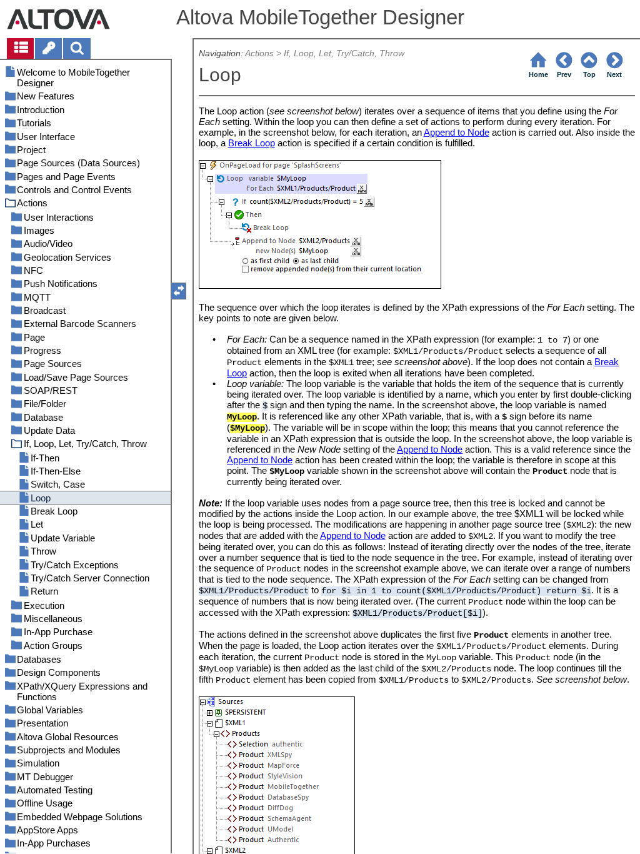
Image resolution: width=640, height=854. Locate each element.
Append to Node (456, 132)
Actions (259, 53)
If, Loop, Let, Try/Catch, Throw (344, 53)
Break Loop (251, 143)
